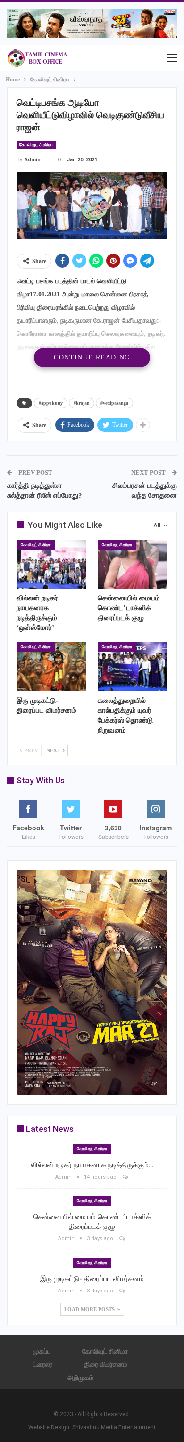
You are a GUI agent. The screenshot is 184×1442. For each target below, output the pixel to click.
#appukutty (51, 403)
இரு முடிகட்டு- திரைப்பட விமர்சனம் (92, 1279)
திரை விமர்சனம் (105, 1364)
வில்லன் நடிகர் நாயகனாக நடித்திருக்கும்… (92, 1165)
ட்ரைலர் (42, 1364)
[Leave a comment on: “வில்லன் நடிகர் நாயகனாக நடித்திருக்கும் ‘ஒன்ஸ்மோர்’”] (126, 1177)
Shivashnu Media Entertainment (114, 1427)
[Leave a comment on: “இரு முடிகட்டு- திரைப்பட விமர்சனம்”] (122, 1291)
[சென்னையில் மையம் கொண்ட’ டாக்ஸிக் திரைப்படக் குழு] (132, 564)
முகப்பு (41, 1351)
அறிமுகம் (80, 1377)
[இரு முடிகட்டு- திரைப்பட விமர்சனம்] (51, 666)
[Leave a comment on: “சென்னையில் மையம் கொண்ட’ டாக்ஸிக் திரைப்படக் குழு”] (122, 1238)
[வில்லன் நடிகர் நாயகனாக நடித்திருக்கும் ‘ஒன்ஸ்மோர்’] (51, 564)
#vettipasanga (114, 403)
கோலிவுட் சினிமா (36, 144)
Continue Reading (92, 357)
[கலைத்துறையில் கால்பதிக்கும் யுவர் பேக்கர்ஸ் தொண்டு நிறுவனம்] (132, 666)
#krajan (82, 403)
